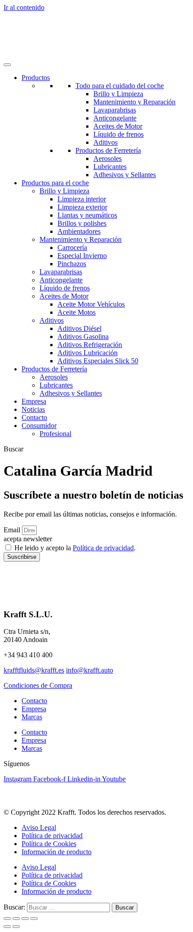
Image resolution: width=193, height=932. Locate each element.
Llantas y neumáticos (87, 215)
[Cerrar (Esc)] (34, 918)
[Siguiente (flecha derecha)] (16, 926)
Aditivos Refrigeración (89, 344)
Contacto (34, 417)
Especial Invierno (82, 255)
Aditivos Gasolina (83, 336)
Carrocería (72, 247)
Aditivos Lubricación (87, 353)
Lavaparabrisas (114, 110)
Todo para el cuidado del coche (119, 85)
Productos (36, 77)
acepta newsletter (28, 539)
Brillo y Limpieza (118, 94)
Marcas (32, 717)
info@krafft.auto (89, 670)
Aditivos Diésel (79, 328)
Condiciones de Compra (38, 685)
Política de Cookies (49, 843)
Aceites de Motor (117, 126)
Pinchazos (71, 264)
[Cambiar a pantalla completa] (16, 918)
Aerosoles (107, 158)
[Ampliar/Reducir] (7, 918)
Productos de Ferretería (108, 150)
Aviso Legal (39, 827)
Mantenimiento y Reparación (134, 102)
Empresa (34, 401)
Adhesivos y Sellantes (124, 174)
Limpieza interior (81, 199)
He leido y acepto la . (75, 548)
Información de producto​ (57, 852)
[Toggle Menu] (7, 64)
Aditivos (105, 142)
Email (13, 530)
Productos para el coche (55, 183)
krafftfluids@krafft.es (34, 670)
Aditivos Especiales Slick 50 (97, 361)
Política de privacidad (103, 548)
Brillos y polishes (81, 223)
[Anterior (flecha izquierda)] (7, 926)
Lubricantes (110, 166)
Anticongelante (114, 118)
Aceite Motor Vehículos (91, 304)
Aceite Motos (76, 312)
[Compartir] (25, 918)
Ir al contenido (24, 7)
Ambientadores (79, 231)
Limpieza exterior (82, 207)
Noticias (33, 409)
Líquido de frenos (118, 134)
